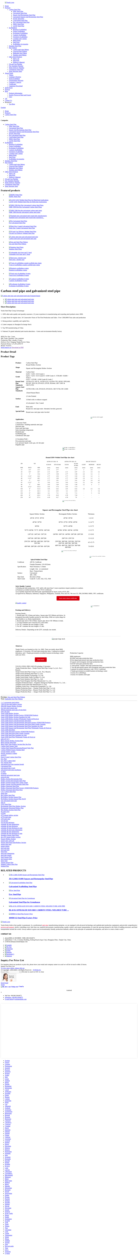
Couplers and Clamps (20, 39)
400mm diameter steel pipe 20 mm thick (13, 710)
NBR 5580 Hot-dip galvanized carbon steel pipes (24, 212)
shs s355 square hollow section (11, 837)
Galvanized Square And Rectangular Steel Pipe (28, 17)
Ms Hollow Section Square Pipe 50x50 (13, 799)
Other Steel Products (15, 57)
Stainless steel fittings (19, 55)
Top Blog (12, 104)
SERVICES (9, 88)
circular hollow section (8, 751)
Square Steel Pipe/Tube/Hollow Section (13, 842)
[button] (68, 598)
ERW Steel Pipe (18, 11)
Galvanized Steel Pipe (20, 13)
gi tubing (3, 773)
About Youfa (9, 73)
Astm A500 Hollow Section (10, 713)
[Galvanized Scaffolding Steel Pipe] (20, 883)
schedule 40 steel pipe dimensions (11, 830)
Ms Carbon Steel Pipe (8, 795)
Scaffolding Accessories (20, 44)
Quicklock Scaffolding (20, 37)
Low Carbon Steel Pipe (8, 791)
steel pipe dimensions (7, 853)
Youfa (3, 985)
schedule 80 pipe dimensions (10, 831)
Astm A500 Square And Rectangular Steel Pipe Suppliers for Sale (22, 726)
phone (7, 938)
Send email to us (6, 347)
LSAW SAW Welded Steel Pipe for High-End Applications (28, 202)
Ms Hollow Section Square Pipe (11, 797)
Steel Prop (16, 42)
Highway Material (19, 62)
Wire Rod (16, 60)
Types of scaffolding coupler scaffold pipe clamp (24, 265)
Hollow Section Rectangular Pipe (11, 779)
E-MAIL (8, 942)
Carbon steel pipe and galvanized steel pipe (22, 238)
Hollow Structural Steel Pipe (10, 786)
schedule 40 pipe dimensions (10, 824)
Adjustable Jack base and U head (19, 254)
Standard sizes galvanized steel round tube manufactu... (26, 217)
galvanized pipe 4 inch (8, 768)
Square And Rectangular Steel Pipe (24, 15)
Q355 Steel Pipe (6, 804)
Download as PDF (18, 347)
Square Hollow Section (8, 839)
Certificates (12, 84)
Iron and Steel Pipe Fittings (17, 244)
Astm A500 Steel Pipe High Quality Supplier (15, 733)
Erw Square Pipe (6, 762)
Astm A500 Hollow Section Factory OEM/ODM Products (19, 715)
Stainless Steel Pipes (15, 249)
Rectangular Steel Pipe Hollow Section (13, 806)
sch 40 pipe (4, 821)
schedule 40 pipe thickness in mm (11, 828)
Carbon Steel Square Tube (9, 746)
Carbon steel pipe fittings (21, 49)
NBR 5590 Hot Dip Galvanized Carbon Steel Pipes (25, 207)
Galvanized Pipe (6, 766)
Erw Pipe (4, 759)
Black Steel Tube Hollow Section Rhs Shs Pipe (16, 744)
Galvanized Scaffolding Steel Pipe (23, 886)
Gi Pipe (3, 771)
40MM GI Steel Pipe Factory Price (23, 918)
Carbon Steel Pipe (14, 9)
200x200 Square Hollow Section (11, 706)
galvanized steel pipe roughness (11, 770)
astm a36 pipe (5, 711)
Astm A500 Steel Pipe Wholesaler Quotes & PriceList (18, 737)
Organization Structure (16, 80)
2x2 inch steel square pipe (9, 708)
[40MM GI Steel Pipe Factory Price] (21, 914)
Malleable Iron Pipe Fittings (14, 699)
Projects (7, 89)
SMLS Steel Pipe (18, 24)
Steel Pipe (4, 851)
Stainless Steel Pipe (15, 46)
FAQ (10, 97)
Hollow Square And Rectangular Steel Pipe (14, 784)
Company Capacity (15, 82)
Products (7, 8)
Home (7, 6)
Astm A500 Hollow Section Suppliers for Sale (15, 717)
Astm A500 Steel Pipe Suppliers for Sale (14, 735)
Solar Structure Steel (15, 71)
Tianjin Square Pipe (7, 862)
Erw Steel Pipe (15, 894)
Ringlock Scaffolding (20, 29)
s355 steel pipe (5, 819)
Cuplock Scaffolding (19, 35)
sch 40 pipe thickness (7, 822)
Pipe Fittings (13, 48)
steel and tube (5, 850)
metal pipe (4, 793)
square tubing (5, 846)
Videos (11, 75)
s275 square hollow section (9, 815)
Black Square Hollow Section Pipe (12, 741)
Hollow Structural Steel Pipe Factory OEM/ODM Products (19, 788)
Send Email (4, 983)
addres (7, 940)
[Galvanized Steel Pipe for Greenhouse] (22, 898)
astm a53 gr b (5, 739)
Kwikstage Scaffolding (20, 33)
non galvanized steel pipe (9, 801)
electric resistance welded (9, 753)
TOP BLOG (37, 970)
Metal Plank (17, 40)
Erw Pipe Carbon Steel (8, 761)
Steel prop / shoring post (16, 259)
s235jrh (3, 813)
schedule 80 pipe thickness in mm (11, 833)
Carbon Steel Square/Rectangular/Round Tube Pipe (17, 748)
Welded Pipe (5, 866)
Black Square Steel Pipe (8, 742)
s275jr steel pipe (6, 817)
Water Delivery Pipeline (16, 68)
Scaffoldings (13, 28)
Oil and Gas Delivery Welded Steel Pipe (22, 233)
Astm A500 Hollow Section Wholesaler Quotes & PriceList (20, 719)
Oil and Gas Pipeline (15, 64)
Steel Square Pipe (6, 857)
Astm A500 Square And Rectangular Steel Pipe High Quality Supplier (23, 724)
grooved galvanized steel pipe (10, 775)
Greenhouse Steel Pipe (16, 69)
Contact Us (8, 100)
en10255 (3, 755)
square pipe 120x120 (7, 841)
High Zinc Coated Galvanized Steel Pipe (22, 228)
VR (6, 99)
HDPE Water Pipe (15, 196)
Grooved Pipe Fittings (20, 51)
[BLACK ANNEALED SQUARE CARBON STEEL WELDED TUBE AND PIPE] (37, 906)
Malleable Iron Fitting (20, 53)
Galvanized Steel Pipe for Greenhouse (24, 902)
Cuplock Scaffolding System (18, 280)
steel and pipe (5, 848)
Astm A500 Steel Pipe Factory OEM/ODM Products (17, 731)
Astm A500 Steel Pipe (8, 730)
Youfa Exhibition (14, 79)
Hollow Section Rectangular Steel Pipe (13, 781)
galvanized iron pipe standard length (12, 764)
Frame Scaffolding (19, 31)
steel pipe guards (6, 855)
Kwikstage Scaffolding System (19, 286)
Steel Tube (4, 861)
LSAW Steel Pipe (18, 26)
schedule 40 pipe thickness (9, 826)
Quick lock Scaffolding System (19, 275)
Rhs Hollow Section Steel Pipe (11, 810)
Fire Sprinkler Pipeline (16, 66)
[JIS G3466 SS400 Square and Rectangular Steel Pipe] (26, 875)
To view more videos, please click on (12, 968)
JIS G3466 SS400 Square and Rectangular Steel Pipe (31, 879)
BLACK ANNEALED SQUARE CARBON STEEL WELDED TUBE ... (39, 910)
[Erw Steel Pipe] (14, 890)
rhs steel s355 (5, 811)
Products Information (15, 93)
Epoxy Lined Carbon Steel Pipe (11, 757)
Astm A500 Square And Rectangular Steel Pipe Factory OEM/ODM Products (26, 722)
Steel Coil (16, 59)
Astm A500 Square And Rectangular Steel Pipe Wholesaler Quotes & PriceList (26, 728)
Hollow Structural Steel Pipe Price (12, 790)
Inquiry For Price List (8, 966)
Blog (6, 91)
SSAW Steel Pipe (18, 18)
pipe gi (3, 802)
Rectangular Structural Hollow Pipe (12, 808)
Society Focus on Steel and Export (20, 95)
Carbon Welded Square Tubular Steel (13, 750)
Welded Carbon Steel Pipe (9, 864)
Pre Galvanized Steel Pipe (21, 22)
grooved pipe (5, 777)
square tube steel (6, 844)
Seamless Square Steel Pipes (10, 835)
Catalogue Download (16, 86)
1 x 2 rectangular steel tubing (10, 702)
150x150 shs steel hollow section (11, 704)
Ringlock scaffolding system (18, 270)
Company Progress (15, 77)
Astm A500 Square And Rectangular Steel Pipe (16, 721)
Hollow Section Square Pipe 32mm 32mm (14, 782)
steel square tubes (6, 859)
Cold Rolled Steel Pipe (20, 20)
